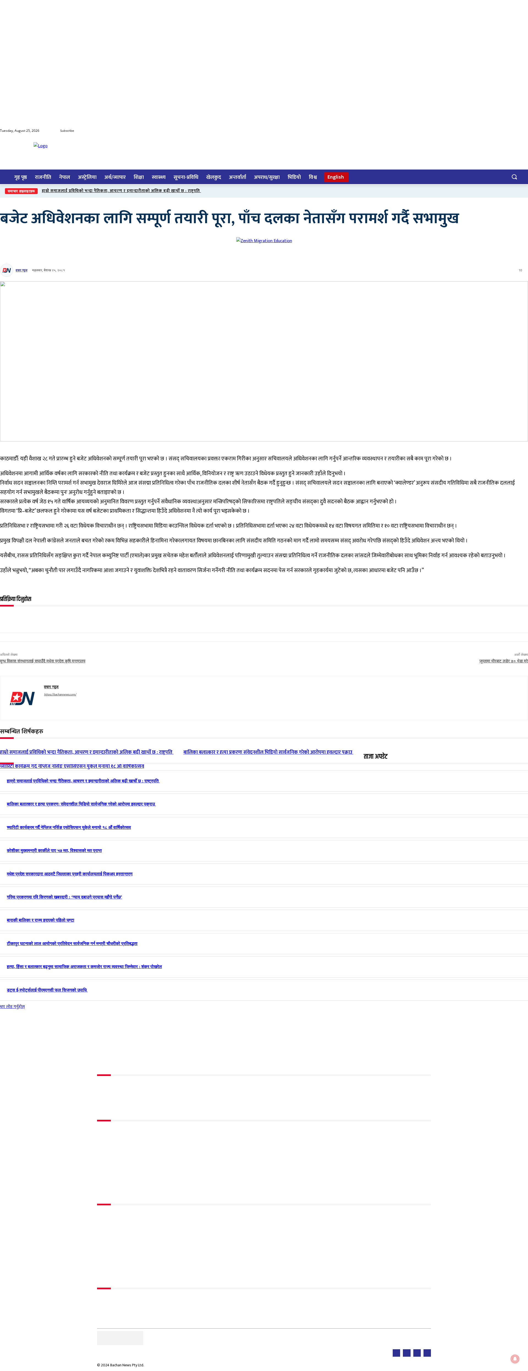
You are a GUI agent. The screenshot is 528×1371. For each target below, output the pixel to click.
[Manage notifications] (515, 1358)
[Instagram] (523, 131)
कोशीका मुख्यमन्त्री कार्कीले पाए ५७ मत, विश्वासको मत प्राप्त (54, 850)
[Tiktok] (512, 131)
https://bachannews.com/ (60, 694)
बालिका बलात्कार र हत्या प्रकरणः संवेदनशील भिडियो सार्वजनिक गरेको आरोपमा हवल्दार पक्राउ (81, 804)
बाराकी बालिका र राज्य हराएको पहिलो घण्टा (40, 920)
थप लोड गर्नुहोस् (12, 1007)
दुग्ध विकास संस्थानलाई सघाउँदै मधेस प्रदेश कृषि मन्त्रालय (42, 661)
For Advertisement (114, 1299)
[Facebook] (491, 131)
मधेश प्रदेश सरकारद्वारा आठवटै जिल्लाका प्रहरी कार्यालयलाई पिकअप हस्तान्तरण (70, 874)
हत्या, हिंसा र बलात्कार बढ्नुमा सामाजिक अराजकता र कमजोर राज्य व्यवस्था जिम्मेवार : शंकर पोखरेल (84, 966)
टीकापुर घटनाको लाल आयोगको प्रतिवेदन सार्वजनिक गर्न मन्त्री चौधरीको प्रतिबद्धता (72, 943)
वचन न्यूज (21, 270)
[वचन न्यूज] (7, 270)
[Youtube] (501, 131)
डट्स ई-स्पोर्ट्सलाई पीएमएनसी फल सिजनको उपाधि (47, 990)
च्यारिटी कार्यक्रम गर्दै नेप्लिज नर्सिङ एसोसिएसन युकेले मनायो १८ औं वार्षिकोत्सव (72, 766)
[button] (514, 177)
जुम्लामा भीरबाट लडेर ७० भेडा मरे (503, 661)
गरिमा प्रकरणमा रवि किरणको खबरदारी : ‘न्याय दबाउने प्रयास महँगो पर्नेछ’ (64, 897)
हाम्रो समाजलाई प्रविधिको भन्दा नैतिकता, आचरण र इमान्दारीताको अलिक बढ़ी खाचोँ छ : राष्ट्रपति (121, 190)
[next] (522, 191)
